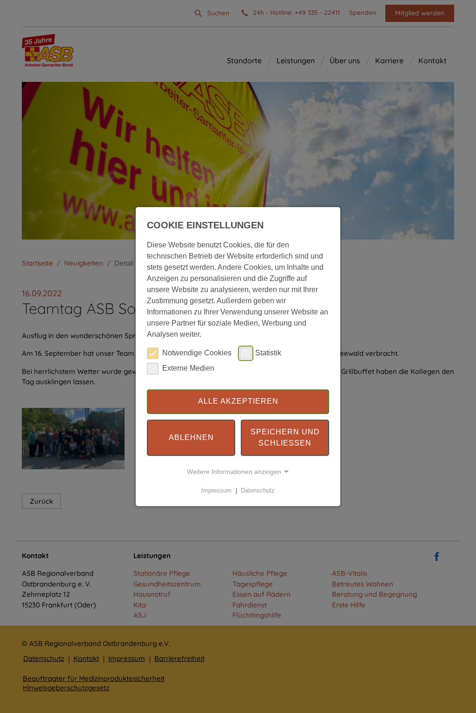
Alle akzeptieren (238, 402)
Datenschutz (258, 490)
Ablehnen (191, 437)
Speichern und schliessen (285, 437)
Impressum (216, 490)
